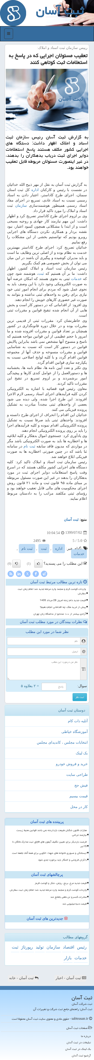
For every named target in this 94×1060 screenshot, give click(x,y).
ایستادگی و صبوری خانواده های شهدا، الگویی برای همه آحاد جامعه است (49, 853)
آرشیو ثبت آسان (81, 1055)
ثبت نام (29, 446)
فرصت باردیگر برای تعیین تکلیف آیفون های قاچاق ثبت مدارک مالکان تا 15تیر (49, 844)
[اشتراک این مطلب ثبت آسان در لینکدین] (19, 573)
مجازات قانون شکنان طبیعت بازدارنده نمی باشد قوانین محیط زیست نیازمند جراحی (51, 832)
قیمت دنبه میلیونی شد (74, 903)
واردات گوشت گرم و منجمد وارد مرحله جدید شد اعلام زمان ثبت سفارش (52, 591)
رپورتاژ (27, 947)
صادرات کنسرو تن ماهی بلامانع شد (68, 897)
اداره (35, 190)
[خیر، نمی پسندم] (16, 564)
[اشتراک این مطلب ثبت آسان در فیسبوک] (35, 573)
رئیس (82, 947)
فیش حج (81, 785)
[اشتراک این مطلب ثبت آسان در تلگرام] (44, 573)
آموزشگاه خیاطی (74, 732)
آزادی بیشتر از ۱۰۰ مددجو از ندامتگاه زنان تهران (59, 613)
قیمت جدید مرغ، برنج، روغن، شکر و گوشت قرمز (61, 883)
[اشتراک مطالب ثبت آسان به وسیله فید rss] (10, 573)
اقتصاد (68, 947)
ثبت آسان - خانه (22, 978)
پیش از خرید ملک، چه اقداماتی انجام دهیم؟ (63, 607)
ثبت (41, 274)
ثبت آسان (71, 519)
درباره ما (86, 1036)
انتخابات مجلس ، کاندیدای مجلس (62, 742)
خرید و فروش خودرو (72, 764)
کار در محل (79, 807)
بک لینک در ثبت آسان (78, 1049)
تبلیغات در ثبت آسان (79, 1042)
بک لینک (82, 753)
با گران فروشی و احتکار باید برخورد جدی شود (62, 859)
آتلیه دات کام (78, 721)
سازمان (21, 205)
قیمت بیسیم (78, 796)
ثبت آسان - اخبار (69, 978)
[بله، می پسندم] (38, 564)
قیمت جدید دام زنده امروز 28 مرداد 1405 (63, 600)
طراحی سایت (77, 775)
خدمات (76, 279)
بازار (68, 958)
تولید (40, 947)
